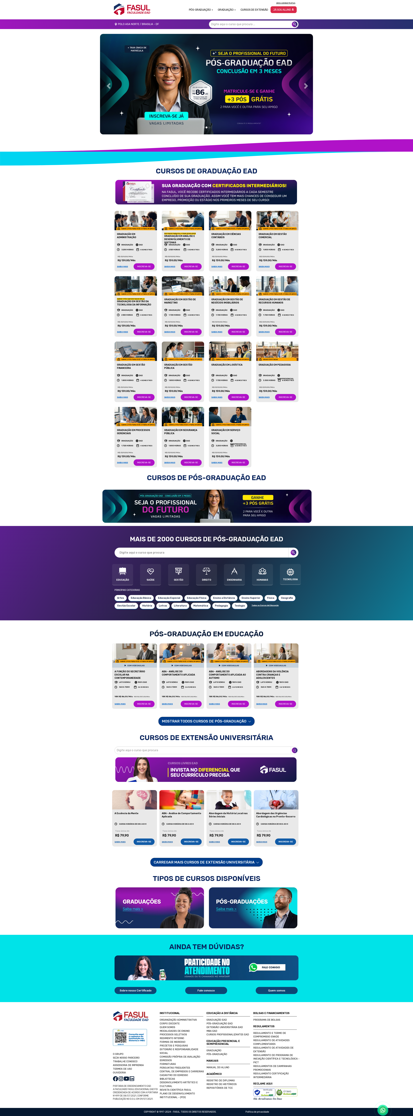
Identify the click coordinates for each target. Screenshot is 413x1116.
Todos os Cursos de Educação (265, 605)
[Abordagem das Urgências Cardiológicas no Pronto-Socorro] (276, 799)
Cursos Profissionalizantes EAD (227, 1034)
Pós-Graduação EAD (219, 1023)
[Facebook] (115, 1078)
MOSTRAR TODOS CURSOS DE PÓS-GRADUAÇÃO (204, 721)
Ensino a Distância (224, 597)
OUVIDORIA (119, 1072)
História (147, 605)
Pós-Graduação (216, 1054)
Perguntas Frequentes (175, 1067)
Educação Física (196, 597)
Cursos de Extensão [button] (254, 9)
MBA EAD (211, 1031)
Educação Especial (169, 597)
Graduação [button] (226, 9)
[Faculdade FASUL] (131, 1018)
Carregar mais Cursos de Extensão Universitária (204, 862)
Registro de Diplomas (220, 1080)
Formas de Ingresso (172, 1041)
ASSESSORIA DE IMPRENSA (128, 1065)
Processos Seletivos (173, 1034)
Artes (120, 597)
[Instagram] (121, 1078)
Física (270, 597)
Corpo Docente (170, 1023)
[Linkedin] (132, 1078)
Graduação (213, 1050)
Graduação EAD (216, 1019)
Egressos (166, 1060)
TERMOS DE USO (122, 1068)
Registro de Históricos (221, 1084)
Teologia (240, 605)
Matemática (200, 605)
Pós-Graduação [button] (200, 9)
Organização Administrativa (178, 1019)
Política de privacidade (257, 1112)
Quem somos (276, 990)
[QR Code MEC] (130, 1040)
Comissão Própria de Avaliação (180, 1056)
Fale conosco (206, 990)
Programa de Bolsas (266, 1019)
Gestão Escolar (126, 605)
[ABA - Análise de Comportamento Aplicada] (181, 799)
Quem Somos (167, 1027)
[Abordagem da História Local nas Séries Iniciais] (228, 799)
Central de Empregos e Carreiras (182, 1071)
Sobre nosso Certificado (135, 990)
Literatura (180, 605)
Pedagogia (221, 605)
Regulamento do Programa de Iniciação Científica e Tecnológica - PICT (276, 1059)
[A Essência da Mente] (134, 799)
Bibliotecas (167, 1078)
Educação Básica (141, 597)
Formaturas (168, 1064)
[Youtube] (126, 1078)
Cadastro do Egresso (174, 1075)
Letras (163, 605)
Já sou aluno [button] (282, 9)
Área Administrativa (285, 3)
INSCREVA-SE (144, 266)
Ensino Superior (251, 597)
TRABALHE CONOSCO (125, 1061)
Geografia (287, 597)
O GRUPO (118, 1054)
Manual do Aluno (217, 1067)
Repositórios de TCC (219, 1087)
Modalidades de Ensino (175, 1031)
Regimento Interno (172, 1038)
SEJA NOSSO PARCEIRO (126, 1057)
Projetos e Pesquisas (174, 1045)
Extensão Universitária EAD (224, 1027)
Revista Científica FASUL (175, 1089)
